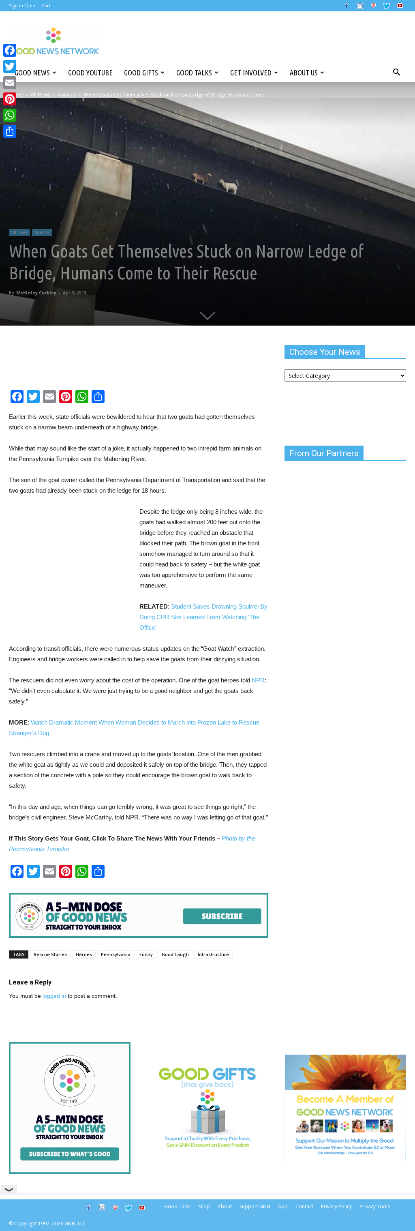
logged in (54, 996)
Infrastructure (213, 954)
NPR (258, 680)
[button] (396, 72)
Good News (32, 73)
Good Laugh (175, 954)
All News (40, 94)
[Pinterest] (373, 5)
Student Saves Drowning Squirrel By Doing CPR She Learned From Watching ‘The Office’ (203, 617)
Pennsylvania (115, 954)
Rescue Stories (50, 954)
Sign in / (17, 5)
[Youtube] (400, 5)
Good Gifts (141, 73)
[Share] (10, 131)
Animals (67, 94)
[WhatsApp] (10, 115)
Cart (46, 5)
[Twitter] (387, 5)
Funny (146, 954)
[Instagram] (360, 5)
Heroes (84, 954)
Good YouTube (90, 73)
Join (31, 5)
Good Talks (194, 73)
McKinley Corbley (36, 293)
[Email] (10, 83)
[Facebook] (346, 5)
